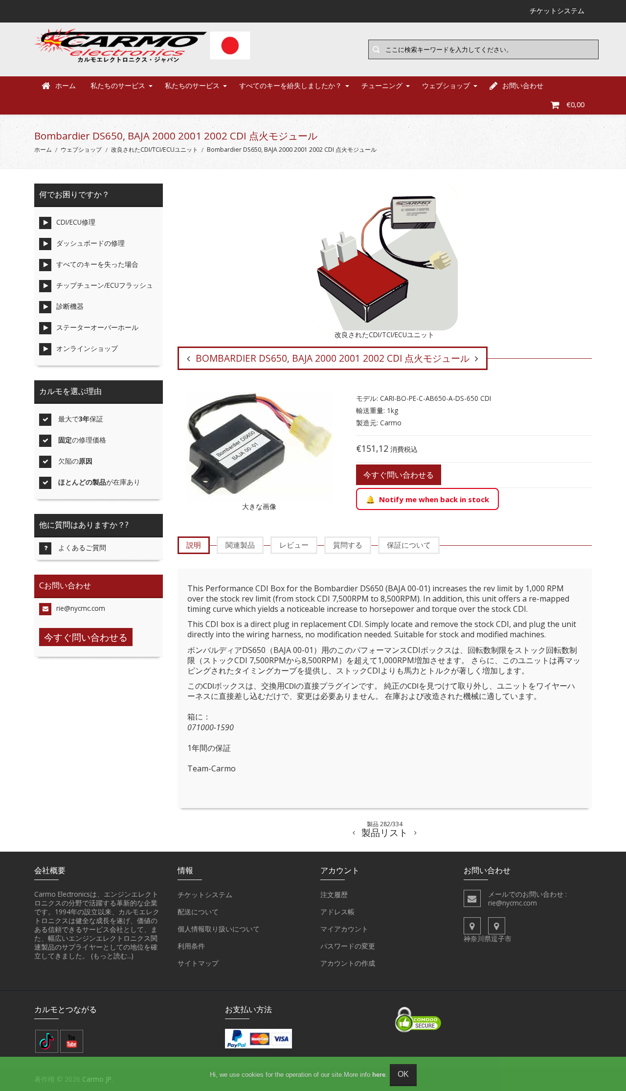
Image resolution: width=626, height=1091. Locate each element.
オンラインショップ (87, 348)
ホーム (65, 85)
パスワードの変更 (347, 946)
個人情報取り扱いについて (219, 928)
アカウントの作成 (347, 963)
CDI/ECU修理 (75, 222)
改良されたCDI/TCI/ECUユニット (154, 149)
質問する (347, 545)
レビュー (294, 545)
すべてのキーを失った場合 (97, 264)
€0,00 (575, 104)
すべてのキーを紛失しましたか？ (290, 85)
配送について (198, 911)
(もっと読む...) (112, 955)
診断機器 (70, 306)
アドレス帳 (337, 911)
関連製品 (240, 545)
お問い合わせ (522, 85)
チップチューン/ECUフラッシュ (104, 285)
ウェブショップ (446, 85)
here (378, 1074)
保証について (409, 545)
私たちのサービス (117, 85)
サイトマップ (198, 963)
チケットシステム (205, 894)
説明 (193, 545)
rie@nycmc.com (80, 608)
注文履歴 (334, 894)
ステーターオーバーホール (97, 327)
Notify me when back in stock (434, 499)
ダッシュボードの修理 (90, 243)
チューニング (381, 85)
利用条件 (191, 946)
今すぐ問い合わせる (398, 474)
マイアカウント (344, 928)
